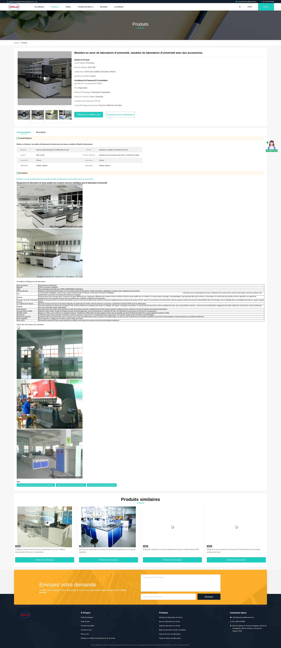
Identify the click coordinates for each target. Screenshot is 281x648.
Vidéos (68, 7)
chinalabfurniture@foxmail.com (247, 1)
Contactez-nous (86, 630)
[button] (71, 115)
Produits (54, 7)
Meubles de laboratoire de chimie (170, 617)
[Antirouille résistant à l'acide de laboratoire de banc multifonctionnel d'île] (108, 526)
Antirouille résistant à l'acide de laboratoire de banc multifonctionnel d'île (107, 549)
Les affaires (118, 7)
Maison (16, 43)
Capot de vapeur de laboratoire (170, 638)
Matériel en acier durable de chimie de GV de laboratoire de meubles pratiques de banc (169, 551)
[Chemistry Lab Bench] (45, 78)
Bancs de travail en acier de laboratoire (71, 485)
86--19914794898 (268, 1)
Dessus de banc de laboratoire (169, 634)
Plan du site (85, 634)
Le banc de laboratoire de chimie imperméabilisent (35, 485)
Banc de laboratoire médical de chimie (101, 485)
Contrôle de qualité (87, 626)
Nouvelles (103, 7)
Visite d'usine (85, 621)
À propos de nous (85, 7)
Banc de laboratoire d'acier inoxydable (172, 630)
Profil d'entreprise (87, 617)
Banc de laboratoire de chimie (169, 621)
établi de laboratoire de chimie (169, 626)
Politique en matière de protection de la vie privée (98, 638)
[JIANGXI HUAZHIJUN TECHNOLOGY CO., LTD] (14, 7)
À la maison (39, 7)
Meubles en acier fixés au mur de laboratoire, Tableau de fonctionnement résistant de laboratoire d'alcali (235, 551)
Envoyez (209, 597)
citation (266, 7)
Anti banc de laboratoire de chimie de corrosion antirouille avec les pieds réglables (43, 551)
